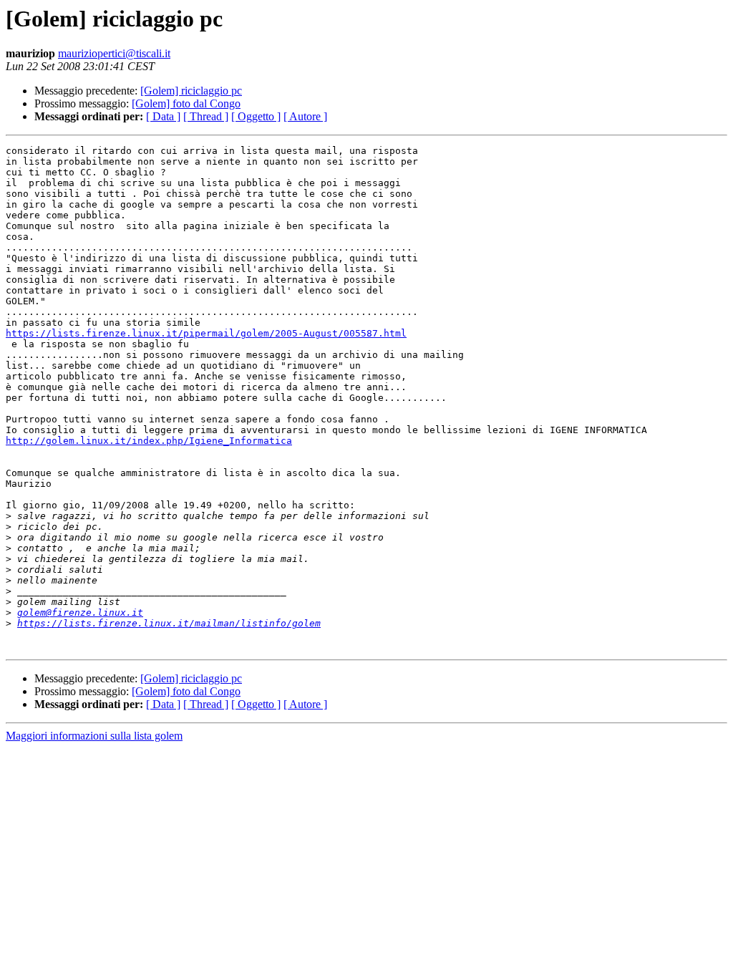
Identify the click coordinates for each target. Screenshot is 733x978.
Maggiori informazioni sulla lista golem (94, 736)
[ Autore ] (305, 116)
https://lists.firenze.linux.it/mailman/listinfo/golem (169, 623)
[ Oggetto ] (256, 116)
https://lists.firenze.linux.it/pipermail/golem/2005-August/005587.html (206, 333)
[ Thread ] (205, 116)
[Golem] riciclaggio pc (191, 90)
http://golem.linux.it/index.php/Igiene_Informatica (149, 440)
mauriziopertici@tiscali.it (114, 53)
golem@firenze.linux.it (80, 612)
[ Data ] (163, 116)
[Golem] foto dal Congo (186, 103)
